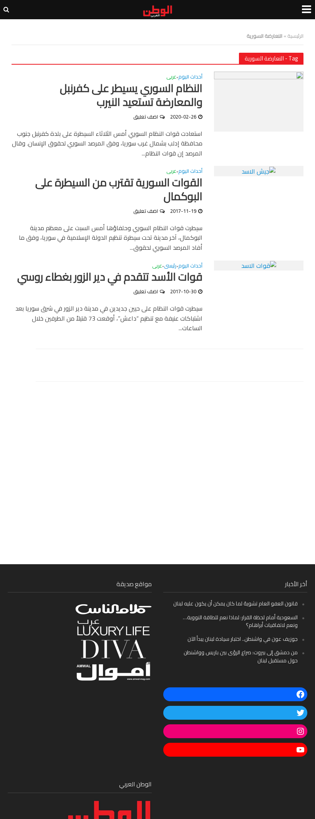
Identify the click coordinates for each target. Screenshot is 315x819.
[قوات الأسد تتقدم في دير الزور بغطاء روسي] (258, 265)
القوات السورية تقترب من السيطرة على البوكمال (118, 190)
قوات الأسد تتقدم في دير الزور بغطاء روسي (109, 277)
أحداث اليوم (190, 77)
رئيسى (170, 266)
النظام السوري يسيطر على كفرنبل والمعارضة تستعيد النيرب (131, 95)
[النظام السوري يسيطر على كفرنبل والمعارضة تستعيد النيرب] (258, 101)
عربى (171, 77)
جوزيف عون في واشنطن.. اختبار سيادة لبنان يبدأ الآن (242, 639)
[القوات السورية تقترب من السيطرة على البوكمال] (258, 170)
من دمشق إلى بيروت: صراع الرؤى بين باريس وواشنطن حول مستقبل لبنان (241, 656)
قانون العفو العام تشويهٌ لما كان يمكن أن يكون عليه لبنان (235, 603)
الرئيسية (295, 35)
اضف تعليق (145, 116)
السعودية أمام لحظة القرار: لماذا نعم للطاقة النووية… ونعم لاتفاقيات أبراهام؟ (240, 621)
